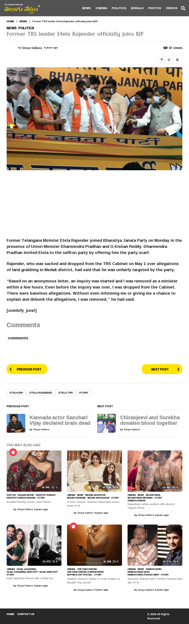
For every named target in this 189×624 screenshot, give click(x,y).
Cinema (101, 8)
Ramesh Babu (153, 569)
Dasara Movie (26, 495)
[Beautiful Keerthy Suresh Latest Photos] (34, 471)
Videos (171, 8)
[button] (183, 8)
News (86, 8)
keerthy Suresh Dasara (21, 498)
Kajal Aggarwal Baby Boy (22, 572)
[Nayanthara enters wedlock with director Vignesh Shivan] (155, 471)
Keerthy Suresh (45, 495)
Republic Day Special (79, 575)
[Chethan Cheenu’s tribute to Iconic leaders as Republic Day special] (94, 545)
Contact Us (25, 614)
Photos (154, 8)
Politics (119, 8)
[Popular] (13, 452)
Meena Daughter (95, 495)
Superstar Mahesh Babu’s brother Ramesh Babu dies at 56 (155, 581)
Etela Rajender (41, 392)
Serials (137, 8)
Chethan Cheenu (87, 569)
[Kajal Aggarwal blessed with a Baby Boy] (34, 545)
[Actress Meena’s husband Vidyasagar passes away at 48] (94, 471)
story (83, 392)
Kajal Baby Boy (48, 572)
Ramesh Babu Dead (139, 572)
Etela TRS (66, 392)
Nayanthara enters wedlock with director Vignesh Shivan (151, 506)
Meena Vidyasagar (98, 498)
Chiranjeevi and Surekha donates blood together (150, 420)
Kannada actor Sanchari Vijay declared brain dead (60, 420)
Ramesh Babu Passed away (143, 575)
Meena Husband (76, 498)
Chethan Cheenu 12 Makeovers (85, 572)
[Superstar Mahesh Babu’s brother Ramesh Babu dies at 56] (155, 545)
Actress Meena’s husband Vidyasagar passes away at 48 (93, 504)
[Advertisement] (94, 204)
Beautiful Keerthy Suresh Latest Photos (29, 502)
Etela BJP (16, 392)
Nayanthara (153, 495)
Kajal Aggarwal (27, 569)
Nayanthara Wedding (140, 498)
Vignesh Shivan (136, 500)
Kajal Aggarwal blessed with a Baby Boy (30, 578)
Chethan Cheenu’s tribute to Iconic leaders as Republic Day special (93, 581)
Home (10, 614)
